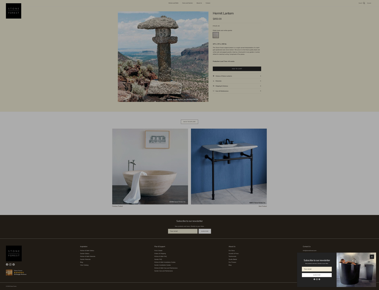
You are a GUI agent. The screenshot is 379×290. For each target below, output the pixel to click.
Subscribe (316, 275)
